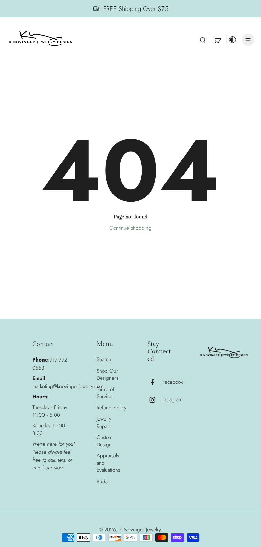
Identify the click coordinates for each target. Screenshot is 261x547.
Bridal (103, 481)
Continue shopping (130, 228)
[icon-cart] (217, 39)
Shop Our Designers (107, 375)
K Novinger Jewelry (140, 529)
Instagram (172, 399)
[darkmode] (232, 40)
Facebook (172, 382)
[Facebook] (154, 382)
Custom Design (104, 441)
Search (104, 359)
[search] (202, 39)
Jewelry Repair (104, 422)
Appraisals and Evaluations (108, 463)
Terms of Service (105, 393)
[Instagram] (154, 399)
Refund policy (111, 407)
